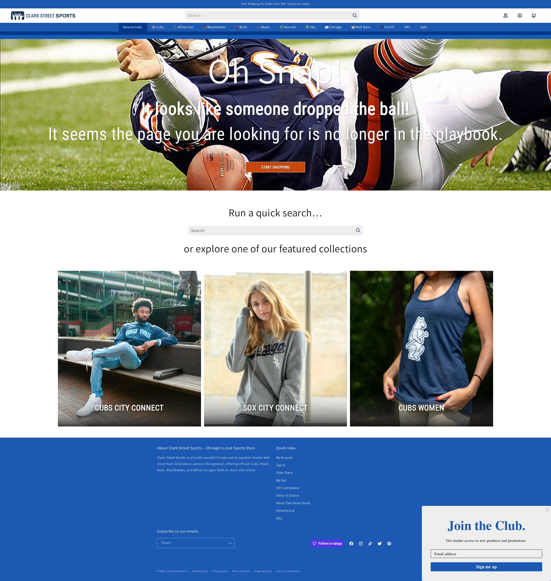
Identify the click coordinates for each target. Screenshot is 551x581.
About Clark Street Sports (293, 503)
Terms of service (241, 570)
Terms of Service (287, 495)
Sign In (280, 465)
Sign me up (486, 567)
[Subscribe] (229, 543)
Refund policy (285, 511)
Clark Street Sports (176, 571)
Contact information (288, 570)
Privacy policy (220, 570)
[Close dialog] (547, 510)
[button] (534, 15)
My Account (284, 458)
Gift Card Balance (287, 488)
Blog (279, 518)
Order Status (284, 473)
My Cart (281, 480)
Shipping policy (263, 570)
